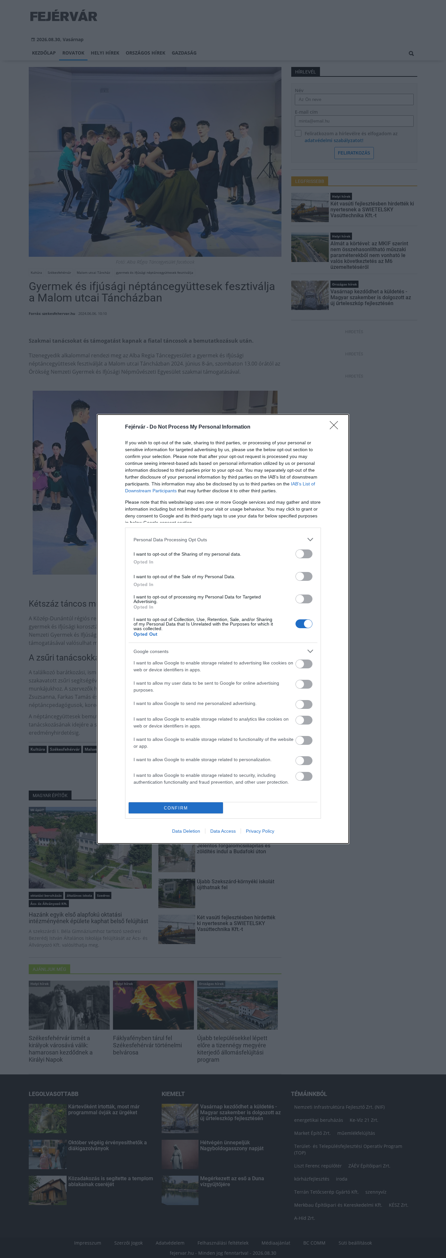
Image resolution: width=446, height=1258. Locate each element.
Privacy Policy (260, 831)
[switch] (303, 553)
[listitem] (223, 539)
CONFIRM (176, 808)
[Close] (336, 427)
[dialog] (223, 629)
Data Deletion (186, 831)
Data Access (223, 831)
